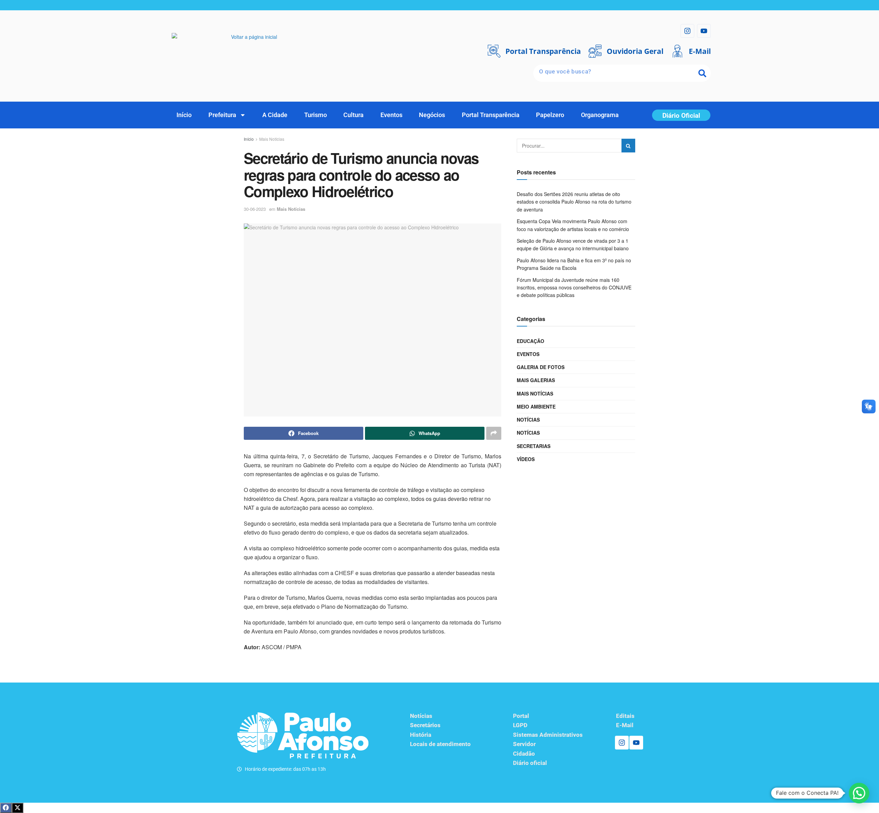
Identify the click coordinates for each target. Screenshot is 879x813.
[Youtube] (704, 31)
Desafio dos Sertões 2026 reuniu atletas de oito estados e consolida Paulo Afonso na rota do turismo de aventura (574, 202)
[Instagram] (687, 31)
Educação (530, 340)
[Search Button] (628, 145)
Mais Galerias (536, 380)
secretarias (533, 446)
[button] (859, 793)
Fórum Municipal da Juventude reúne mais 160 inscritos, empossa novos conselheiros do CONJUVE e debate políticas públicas (574, 287)
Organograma (600, 114)
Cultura (353, 114)
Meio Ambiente (536, 406)
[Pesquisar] (702, 73)
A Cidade (274, 114)
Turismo (315, 114)
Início (184, 114)
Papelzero (550, 114)
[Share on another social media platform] (493, 433)
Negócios (432, 114)
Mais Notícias (271, 139)
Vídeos (526, 459)
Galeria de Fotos (540, 367)
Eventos (391, 114)
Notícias (528, 419)
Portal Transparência (491, 114)
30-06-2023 (255, 209)
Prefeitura (222, 114)
